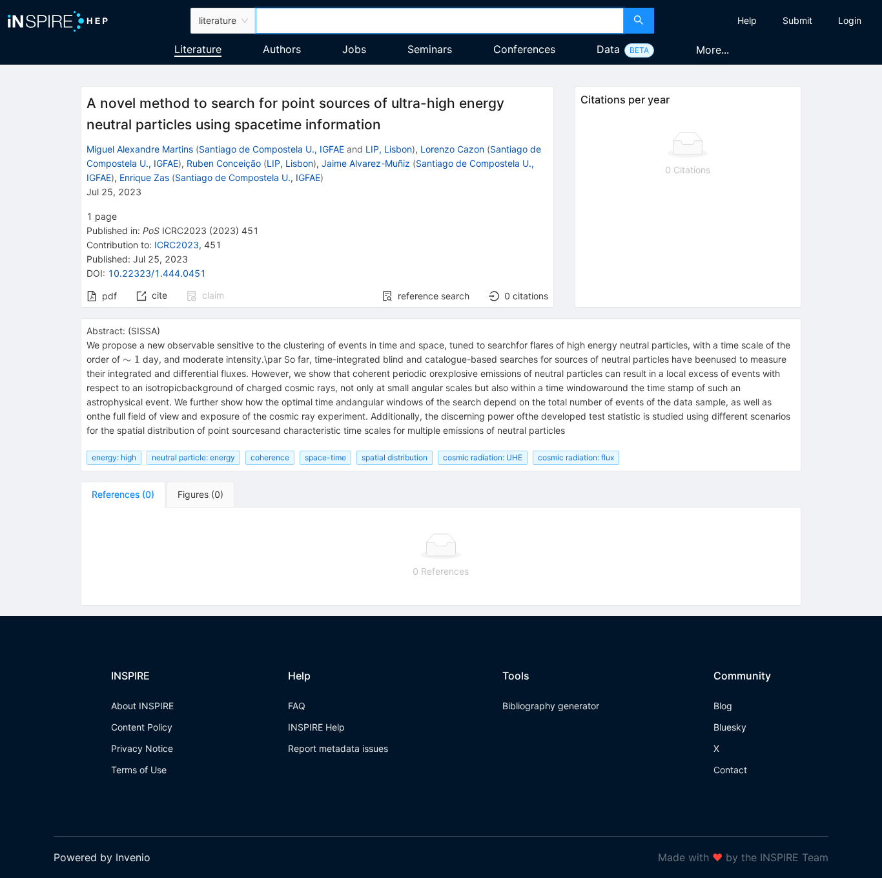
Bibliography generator (550, 705)
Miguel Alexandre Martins (140, 149)
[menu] (769, 20)
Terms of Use (139, 769)
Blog (722, 705)
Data (608, 49)
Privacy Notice (142, 748)
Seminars (429, 49)
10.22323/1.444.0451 (157, 273)
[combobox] (440, 21)
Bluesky (729, 727)
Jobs (354, 49)
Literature (197, 49)
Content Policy (141, 727)
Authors (282, 49)
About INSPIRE (142, 705)
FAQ (296, 705)
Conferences (524, 49)
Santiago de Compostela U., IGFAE (271, 149)
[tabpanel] (441, 557)
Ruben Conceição (224, 163)
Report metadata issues (338, 748)
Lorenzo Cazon (452, 149)
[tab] (123, 494)
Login (849, 20)
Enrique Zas (144, 177)
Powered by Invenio (102, 857)
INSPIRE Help (316, 727)
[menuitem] (747, 20)
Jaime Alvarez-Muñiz (366, 163)
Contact (730, 769)
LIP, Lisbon (388, 149)
